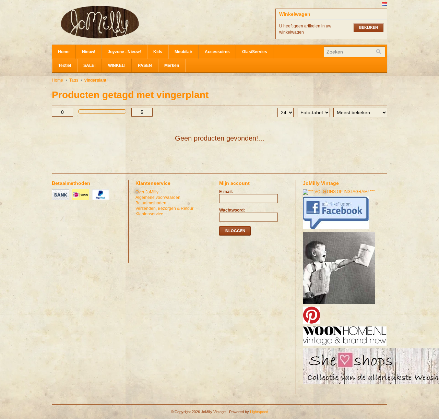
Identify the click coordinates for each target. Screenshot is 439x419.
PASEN (145, 65)
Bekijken (368, 27)
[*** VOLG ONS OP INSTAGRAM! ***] (340, 191)
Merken (171, 65)
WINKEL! (117, 65)
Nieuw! (88, 51)
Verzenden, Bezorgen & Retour (164, 208)
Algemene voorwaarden (157, 197)
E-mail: (226, 191)
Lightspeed (259, 412)
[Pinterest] (312, 324)
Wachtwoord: (232, 210)
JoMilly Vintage (120, 22)
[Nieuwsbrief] (340, 304)
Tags (73, 80)
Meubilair (183, 51)
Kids (157, 51)
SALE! (89, 65)
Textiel (64, 65)
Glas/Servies (254, 51)
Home (64, 51)
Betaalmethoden (150, 203)
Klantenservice (149, 214)
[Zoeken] (378, 52)
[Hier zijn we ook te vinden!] (345, 346)
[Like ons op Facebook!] (336, 229)
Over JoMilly (146, 192)
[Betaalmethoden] (61, 200)
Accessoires (217, 51)
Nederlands (384, 4)
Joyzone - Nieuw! (124, 51)
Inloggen (235, 231)
